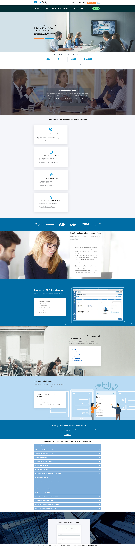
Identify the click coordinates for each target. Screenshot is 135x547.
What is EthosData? (39, 445)
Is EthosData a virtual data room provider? (44, 449)
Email (59, 536)
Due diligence (77, 351)
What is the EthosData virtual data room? (44, 453)
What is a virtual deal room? (41, 469)
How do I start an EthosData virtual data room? (45, 508)
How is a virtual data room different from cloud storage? (47, 481)
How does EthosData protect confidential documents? (47, 485)
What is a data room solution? (42, 465)
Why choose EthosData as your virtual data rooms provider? (48, 473)
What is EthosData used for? (41, 477)
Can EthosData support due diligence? (43, 489)
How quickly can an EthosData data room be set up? (46, 496)
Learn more (96, 8)
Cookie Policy (94, 545)
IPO (74, 356)
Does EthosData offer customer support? (44, 500)
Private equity (77, 358)
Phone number (60, 541)
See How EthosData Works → (68, 103)
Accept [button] (90, 545)
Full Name (59, 531)
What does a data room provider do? (43, 461)
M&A (75, 349)
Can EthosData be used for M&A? (42, 492)
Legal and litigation (78, 354)
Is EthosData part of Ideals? (41, 457)
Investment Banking (78, 360)
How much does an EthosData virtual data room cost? (47, 504)
